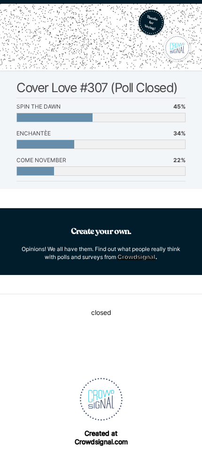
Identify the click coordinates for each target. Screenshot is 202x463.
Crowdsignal (136, 256)
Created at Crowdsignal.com (101, 437)
